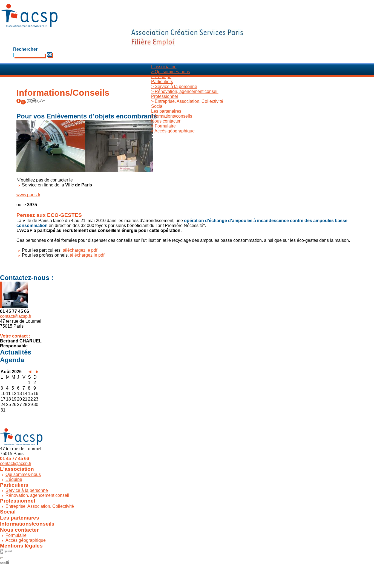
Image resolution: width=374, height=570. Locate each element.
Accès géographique (173, 131)
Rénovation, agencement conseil (184, 91)
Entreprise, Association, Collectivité (187, 101)
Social (157, 106)
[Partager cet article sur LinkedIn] (21, 266)
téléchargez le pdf (80, 250)
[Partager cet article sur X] (19, 266)
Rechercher (25, 49)
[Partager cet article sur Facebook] (18, 266)
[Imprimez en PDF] (34, 101)
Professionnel (164, 96)
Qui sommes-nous (170, 71)
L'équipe (161, 76)
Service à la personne (174, 86)
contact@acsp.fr (15, 316)
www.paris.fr (28, 194)
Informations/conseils (171, 116)
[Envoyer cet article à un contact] (29, 101)
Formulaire (163, 126)
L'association (164, 66)
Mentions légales (21, 546)
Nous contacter (165, 121)
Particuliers (162, 81)
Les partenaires (166, 111)
